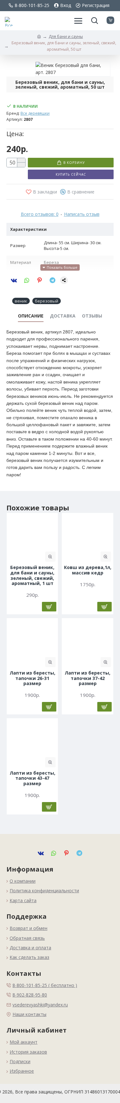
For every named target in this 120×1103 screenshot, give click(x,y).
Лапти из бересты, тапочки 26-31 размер (32, 678)
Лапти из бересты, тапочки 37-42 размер (87, 678)
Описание (31, 316)
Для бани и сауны (66, 36)
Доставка (63, 316)
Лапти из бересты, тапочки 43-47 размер (32, 778)
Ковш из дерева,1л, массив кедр (87, 570)
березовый (46, 301)
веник (21, 301)
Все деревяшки (35, 113)
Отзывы (92, 316)
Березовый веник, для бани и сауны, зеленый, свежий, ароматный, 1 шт (32, 575)
